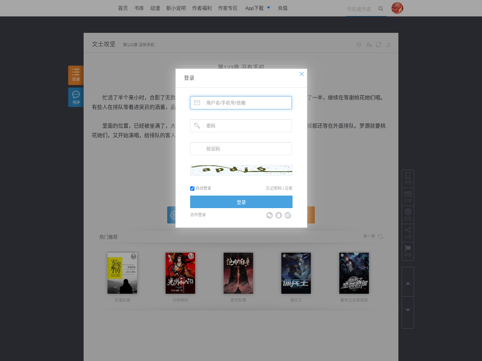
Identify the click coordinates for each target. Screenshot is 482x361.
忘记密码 (274, 188)
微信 (269, 215)
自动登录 (202, 188)
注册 (288, 188)
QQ (278, 215)
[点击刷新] (241, 170)
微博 (288, 215)
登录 (189, 78)
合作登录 (198, 215)
